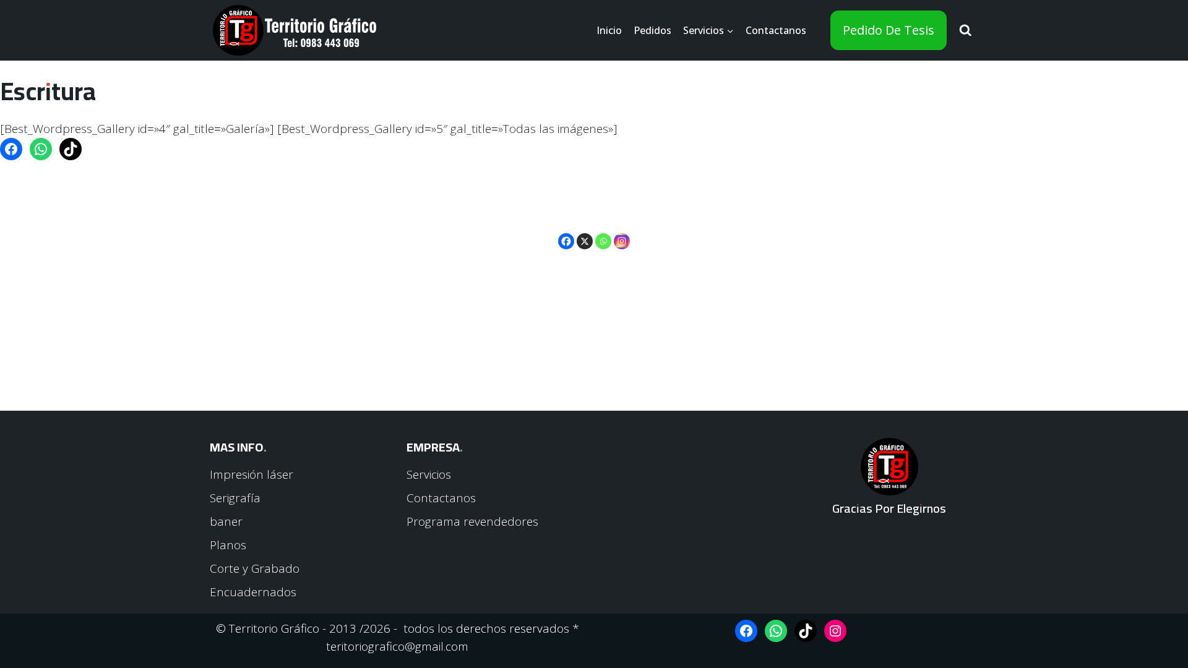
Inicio (609, 30)
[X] (585, 233)
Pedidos (652, 30)
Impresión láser (251, 474)
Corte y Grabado (254, 568)
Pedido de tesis (888, 30)
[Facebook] (566, 233)
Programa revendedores (472, 521)
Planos (228, 545)
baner (226, 521)
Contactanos (776, 30)
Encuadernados (253, 592)
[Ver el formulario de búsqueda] (965, 30)
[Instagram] (622, 233)
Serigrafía (235, 498)
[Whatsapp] (603, 233)
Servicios (429, 474)
